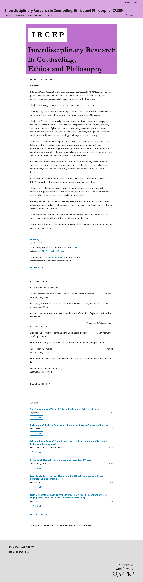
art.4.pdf (37, 468)
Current (8, 15)
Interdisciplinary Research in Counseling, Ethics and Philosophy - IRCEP (64, 10)
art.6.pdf (37, 506)
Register (126, 2)
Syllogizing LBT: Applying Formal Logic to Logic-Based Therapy (61, 460)
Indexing (34, 239)
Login (135, 2)
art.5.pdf (37, 487)
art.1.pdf (37, 417)
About (51, 15)
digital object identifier (53, 257)
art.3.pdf (37, 452)
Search (131, 15)
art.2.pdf (37, 433)
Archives (20, 15)
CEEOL (76, 247)
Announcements (35, 15)
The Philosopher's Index (52, 251)
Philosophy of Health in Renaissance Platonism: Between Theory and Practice (69, 425)
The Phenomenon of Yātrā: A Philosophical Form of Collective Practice (65, 409)
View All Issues (37, 514)
